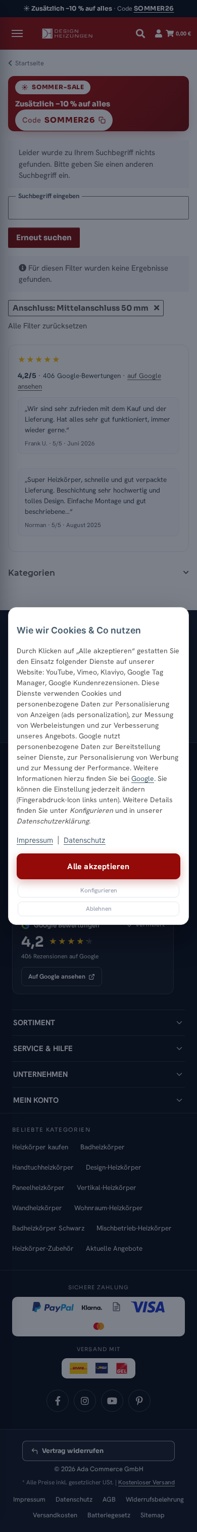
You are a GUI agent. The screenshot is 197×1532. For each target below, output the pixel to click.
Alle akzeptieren (98, 866)
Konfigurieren (98, 890)
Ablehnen (99, 909)
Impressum (35, 840)
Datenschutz (85, 840)
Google (142, 778)
